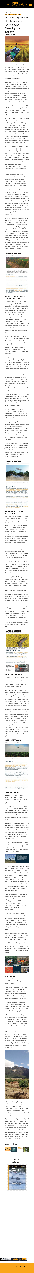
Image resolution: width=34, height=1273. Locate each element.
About (9, 1265)
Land (19, 14)
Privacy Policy (23, 1267)
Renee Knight (10, 34)
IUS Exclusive (12, 14)
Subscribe (22, 1265)
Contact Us (15, 1265)
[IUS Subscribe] (13, 1259)
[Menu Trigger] (30, 4)
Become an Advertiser (12, 1267)
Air (6, 14)
